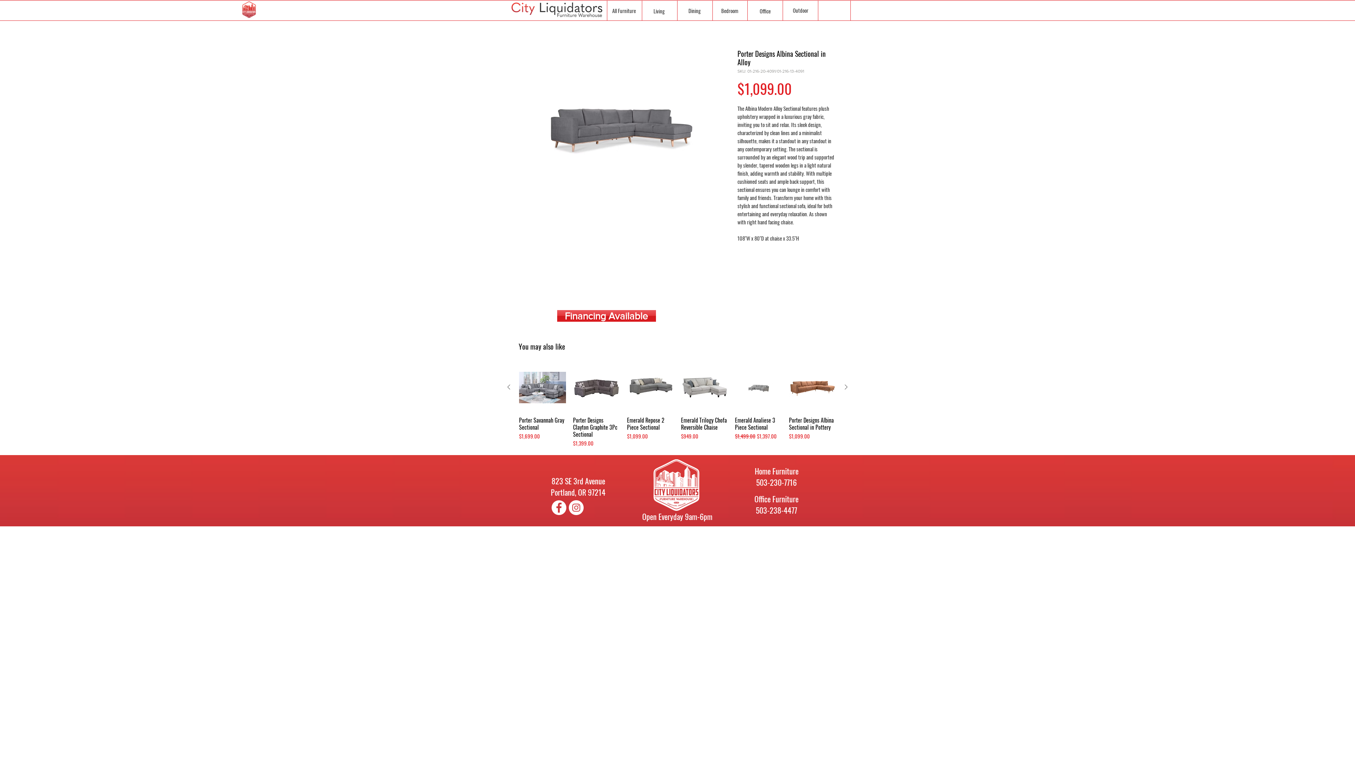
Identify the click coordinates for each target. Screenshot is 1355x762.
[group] (677, 406)
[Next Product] (846, 387)
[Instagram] (576, 507)
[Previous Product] (509, 387)
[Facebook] (559, 507)
